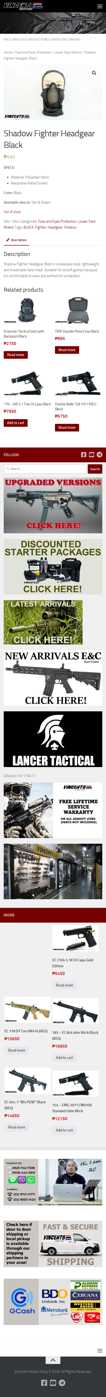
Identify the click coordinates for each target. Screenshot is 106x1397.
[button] (94, 73)
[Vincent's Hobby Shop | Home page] (30, 6)
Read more (15, 355)
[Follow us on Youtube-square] (91, 455)
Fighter (40, 227)
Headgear (55, 227)
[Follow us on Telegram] (99, 455)
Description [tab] (19, 240)
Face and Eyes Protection (26, 39)
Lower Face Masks (64, 39)
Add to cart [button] (15, 423)
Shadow (70, 227)
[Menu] (100, 6)
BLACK (28, 227)
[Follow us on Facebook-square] (84, 455)
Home (8, 52)
